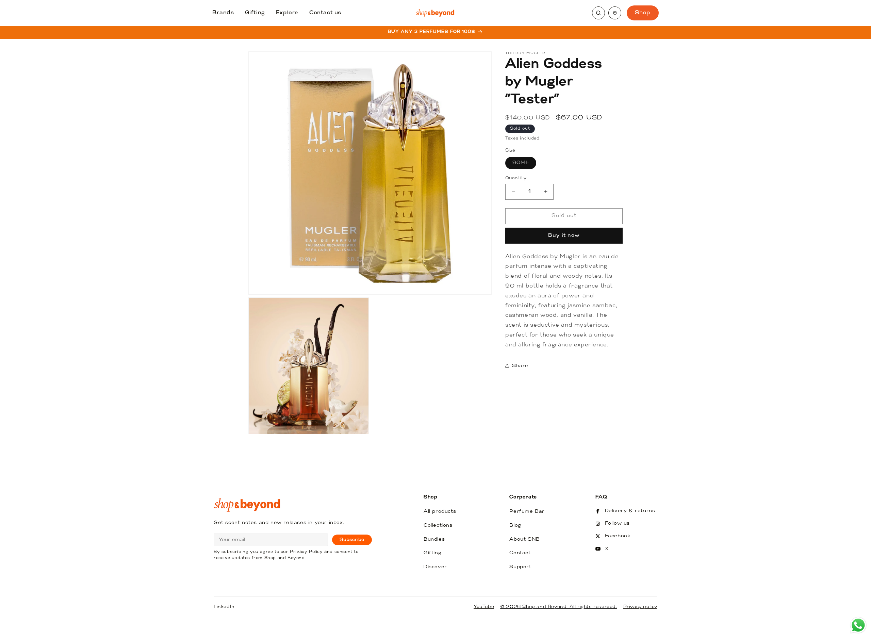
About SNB (524, 539)
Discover (435, 567)
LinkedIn (224, 607)
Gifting (255, 13)
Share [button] (520, 366)
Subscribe (352, 539)
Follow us (617, 523)
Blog (515, 525)
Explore (287, 13)
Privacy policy (640, 607)
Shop (643, 13)
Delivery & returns (630, 510)
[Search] (598, 12)
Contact (519, 553)
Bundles (434, 539)
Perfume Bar (527, 511)
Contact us (325, 13)
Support (520, 567)
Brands (223, 13)
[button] (614, 12)
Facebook (617, 536)
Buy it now (564, 235)
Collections (438, 525)
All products (440, 511)
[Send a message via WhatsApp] (858, 625)
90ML (524, 164)
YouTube (484, 607)
